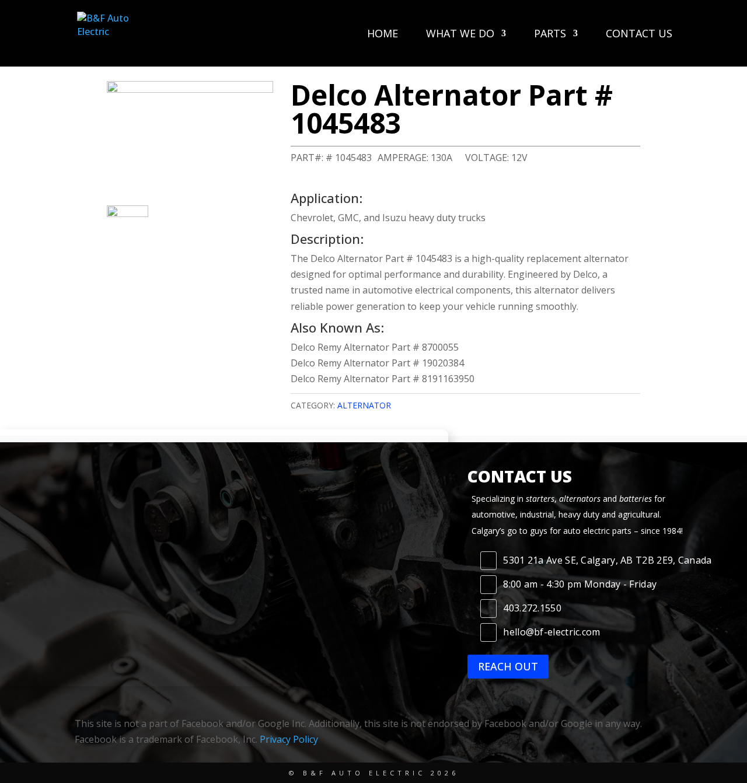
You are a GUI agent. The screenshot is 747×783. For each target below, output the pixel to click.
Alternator (364, 405)
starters (540, 498)
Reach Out (508, 666)
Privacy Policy (289, 739)
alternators (580, 498)
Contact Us (639, 34)
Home (382, 34)
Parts (550, 34)
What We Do (460, 34)
